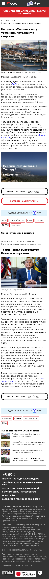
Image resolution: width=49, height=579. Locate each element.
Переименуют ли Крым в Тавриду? (20, 168)
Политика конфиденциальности (17, 565)
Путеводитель (29, 492)
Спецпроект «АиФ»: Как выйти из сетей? (24, 12)
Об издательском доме (26, 479)
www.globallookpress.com (12, 289)
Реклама (6, 479)
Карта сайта (8, 495)
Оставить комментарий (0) (24, 201)
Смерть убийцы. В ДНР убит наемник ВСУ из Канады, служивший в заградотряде (28, 443)
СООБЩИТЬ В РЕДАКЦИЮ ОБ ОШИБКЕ (21, 499)
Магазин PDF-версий (28, 488)
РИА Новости (35, 72)
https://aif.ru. (36, 561)
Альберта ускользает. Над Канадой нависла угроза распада (26, 435)
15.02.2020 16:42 (8, 21)
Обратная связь (10, 492)
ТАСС (14, 84)
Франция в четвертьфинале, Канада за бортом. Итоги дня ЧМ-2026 (27, 451)
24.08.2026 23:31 (8, 241)
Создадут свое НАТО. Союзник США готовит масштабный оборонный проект (28, 459)
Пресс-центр (8, 488)
